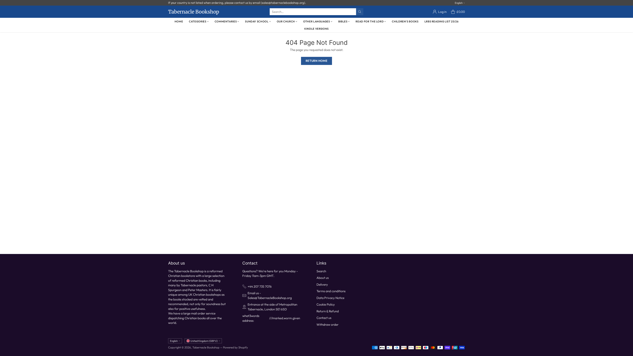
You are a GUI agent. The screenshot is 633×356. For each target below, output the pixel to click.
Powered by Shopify (235, 347)
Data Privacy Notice (330, 298)
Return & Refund (327, 311)
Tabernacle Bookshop (205, 347)
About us (322, 278)
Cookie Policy (325, 304)
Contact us (323, 318)
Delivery (322, 284)
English (459, 2)
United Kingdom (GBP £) (204, 340)
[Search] (359, 11)
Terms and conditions (331, 291)
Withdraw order (327, 324)
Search (321, 271)
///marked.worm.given (284, 318)
